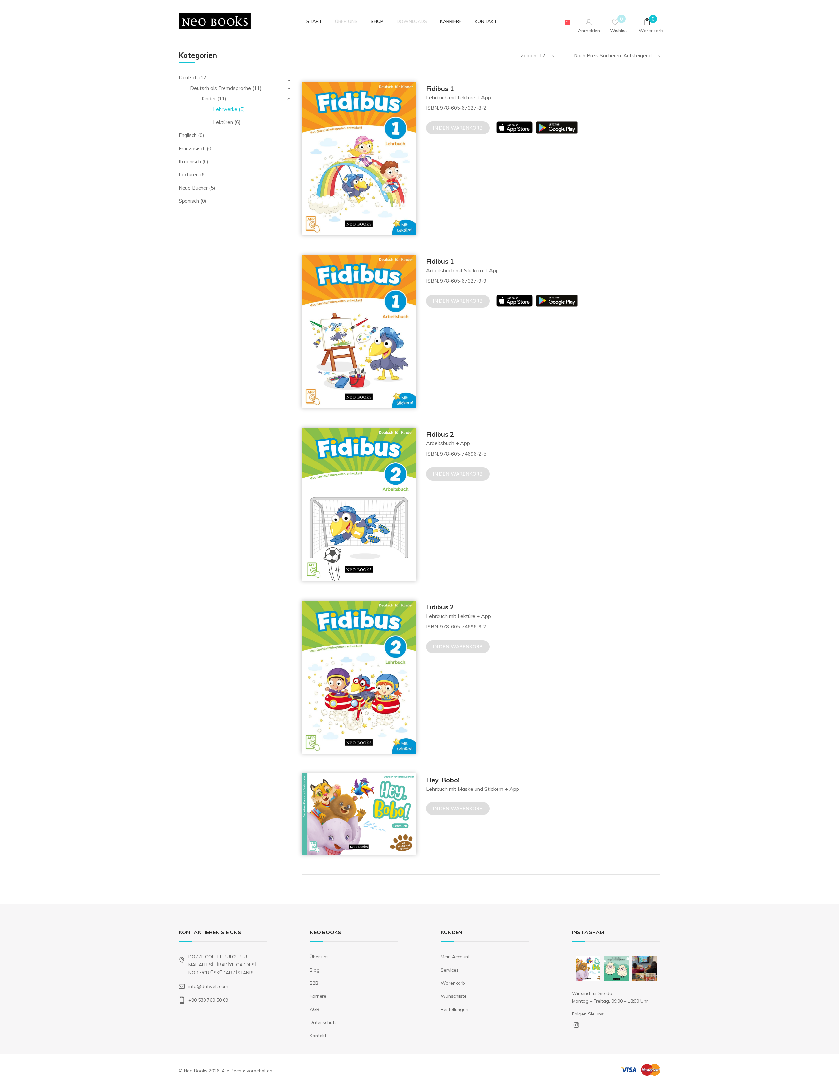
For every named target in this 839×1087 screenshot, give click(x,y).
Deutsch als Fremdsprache (220, 88)
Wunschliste (454, 996)
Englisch (188, 135)
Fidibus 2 (440, 434)
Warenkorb (453, 983)
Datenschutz (323, 1022)
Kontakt (318, 1035)
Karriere (318, 996)
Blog (315, 970)
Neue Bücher (193, 188)
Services (450, 970)
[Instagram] (596, 977)
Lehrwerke (225, 109)
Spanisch (189, 201)
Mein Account (455, 957)
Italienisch (190, 161)
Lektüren (223, 122)
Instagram (576, 1026)
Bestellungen (454, 1009)
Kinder (209, 98)
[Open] (588, 968)
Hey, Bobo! (442, 780)
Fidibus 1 (440, 88)
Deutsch (188, 77)
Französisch (192, 148)
